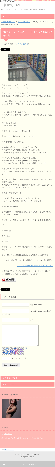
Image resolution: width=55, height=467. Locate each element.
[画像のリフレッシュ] (26, 348)
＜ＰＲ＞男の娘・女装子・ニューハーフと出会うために (23, 438)
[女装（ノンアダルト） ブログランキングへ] (9, 280)
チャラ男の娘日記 (21, 44)
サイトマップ (9, 450)
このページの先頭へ (29, 464)
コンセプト (8, 434)
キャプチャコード (19, 358)
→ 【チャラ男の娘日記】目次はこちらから (35, 266)
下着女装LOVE (11, 5)
